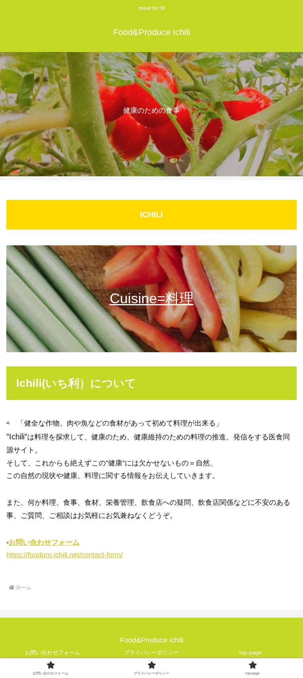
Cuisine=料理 (152, 298)
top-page (250, 652)
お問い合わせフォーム (44, 542)
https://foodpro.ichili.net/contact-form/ (64, 555)
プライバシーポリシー (151, 652)
